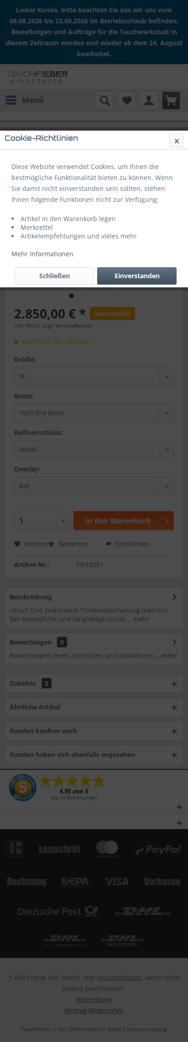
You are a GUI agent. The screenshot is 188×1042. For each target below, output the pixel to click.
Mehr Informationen (42, 253)
